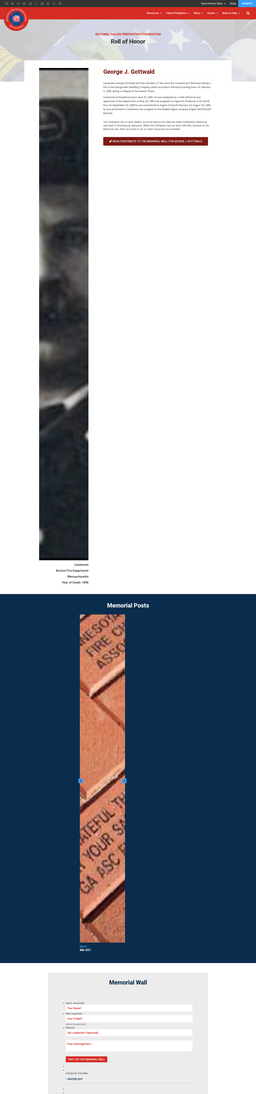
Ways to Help (229, 13)
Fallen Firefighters (176, 13)
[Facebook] (6, 4)
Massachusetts (78, 576)
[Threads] (54, 4)
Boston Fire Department (72, 570)
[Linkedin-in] (18, 4)
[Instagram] (36, 4)
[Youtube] (24, 4)
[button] (248, 13)
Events (211, 13)
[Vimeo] (30, 4)
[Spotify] (60, 4)
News (197, 13)
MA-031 (85, 950)
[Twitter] (12, 4)
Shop (233, 3)
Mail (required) (74, 1013)
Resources (153, 13)
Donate (247, 3)
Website (70, 1027)
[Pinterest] (48, 4)
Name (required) (75, 1003)
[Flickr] (42, 4)
